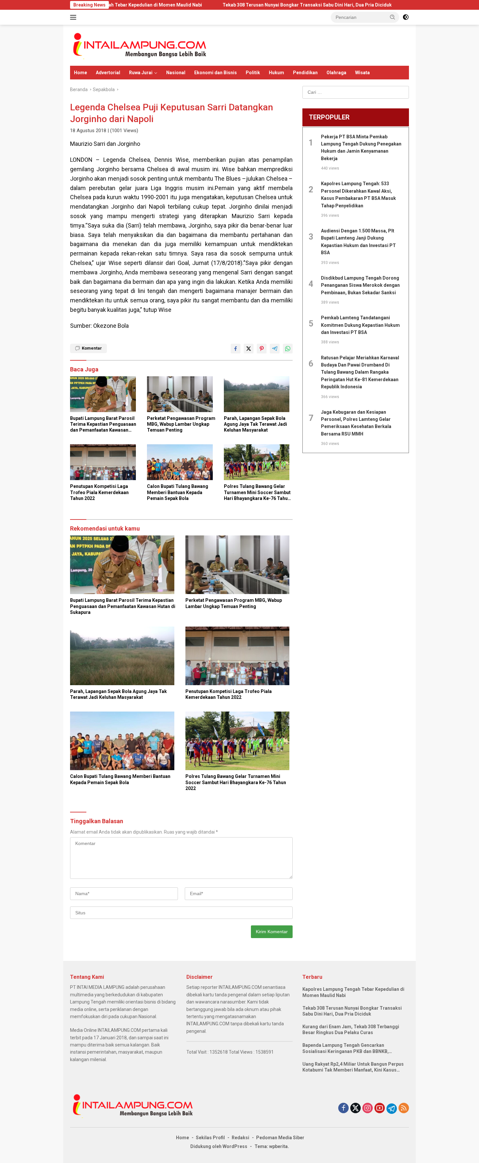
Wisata (362, 72)
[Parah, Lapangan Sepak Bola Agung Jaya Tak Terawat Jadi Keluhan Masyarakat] (258, 395)
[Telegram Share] (275, 348)
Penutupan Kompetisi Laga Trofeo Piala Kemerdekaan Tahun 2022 (99, 492)
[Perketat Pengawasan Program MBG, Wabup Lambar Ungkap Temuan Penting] (181, 395)
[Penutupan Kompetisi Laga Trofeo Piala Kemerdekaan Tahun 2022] (104, 463)
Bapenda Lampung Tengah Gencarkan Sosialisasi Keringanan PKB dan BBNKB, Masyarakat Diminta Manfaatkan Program (348, 1048)
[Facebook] (343, 1108)
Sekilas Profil (210, 1137)
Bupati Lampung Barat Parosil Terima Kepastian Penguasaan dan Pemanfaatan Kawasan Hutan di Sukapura (103, 424)
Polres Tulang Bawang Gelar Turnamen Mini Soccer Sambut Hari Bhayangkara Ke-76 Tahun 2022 (257, 492)
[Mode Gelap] (405, 17)
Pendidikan (305, 72)
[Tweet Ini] (249, 348)
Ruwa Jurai (140, 72)
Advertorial (108, 72)
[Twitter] (355, 1108)
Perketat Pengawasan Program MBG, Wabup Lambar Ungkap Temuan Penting (181, 424)
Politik (253, 72)
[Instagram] (367, 1108)
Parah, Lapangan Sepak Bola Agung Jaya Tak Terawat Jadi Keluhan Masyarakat (255, 424)
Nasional (175, 72)
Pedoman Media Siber (280, 1137)
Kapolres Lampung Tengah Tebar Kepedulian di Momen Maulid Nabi (353, 992)
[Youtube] (379, 1108)
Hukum (276, 72)
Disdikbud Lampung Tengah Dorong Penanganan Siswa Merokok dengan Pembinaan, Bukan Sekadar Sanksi (360, 285)
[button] (392, 17)
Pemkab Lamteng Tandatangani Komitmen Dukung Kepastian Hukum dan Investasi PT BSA (360, 325)
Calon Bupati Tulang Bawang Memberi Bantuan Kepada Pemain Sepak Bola (177, 492)
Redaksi (240, 1137)
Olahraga (336, 72)
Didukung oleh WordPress (218, 1146)
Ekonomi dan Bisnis (215, 72)
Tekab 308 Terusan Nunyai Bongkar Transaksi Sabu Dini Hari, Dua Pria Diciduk (261, 4)
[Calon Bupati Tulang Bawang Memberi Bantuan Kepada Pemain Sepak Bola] (181, 463)
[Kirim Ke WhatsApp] (288, 348)
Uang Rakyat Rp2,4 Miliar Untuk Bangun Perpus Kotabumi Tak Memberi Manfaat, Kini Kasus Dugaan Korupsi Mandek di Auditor (353, 1067)
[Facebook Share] (235, 348)
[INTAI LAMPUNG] (139, 45)
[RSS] (404, 1108)
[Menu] (74, 17)
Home (80, 72)
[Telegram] (391, 1108)
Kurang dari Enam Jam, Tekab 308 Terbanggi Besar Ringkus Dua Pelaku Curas (350, 1029)
